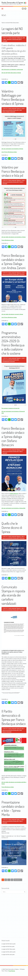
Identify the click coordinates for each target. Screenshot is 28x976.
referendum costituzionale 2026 (14, 39)
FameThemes (12, 971)
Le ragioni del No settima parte (8, 952)
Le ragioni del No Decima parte (8, 944)
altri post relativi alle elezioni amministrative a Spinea (14, 237)
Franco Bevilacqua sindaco (8, 240)
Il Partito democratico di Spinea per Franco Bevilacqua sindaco (14, 717)
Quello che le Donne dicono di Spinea (12, 527)
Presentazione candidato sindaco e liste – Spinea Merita (13, 808)
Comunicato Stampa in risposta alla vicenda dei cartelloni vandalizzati (13, 595)
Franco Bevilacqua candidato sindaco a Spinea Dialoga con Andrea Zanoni (13, 261)
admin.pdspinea (12, 37)
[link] (14, 493)
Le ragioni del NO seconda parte (12, 30)
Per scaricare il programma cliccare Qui (10, 408)
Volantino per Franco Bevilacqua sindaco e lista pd (13, 171)
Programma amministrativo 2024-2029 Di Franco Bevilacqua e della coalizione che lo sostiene (13, 342)
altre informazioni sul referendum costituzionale (12, 69)
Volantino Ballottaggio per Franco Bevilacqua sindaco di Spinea (13, 97)
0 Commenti (12, 111)
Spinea (7, 111)
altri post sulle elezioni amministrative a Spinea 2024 (13, 508)
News (5, 39)
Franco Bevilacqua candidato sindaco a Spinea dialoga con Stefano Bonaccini (13, 436)
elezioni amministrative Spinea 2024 (10, 110)
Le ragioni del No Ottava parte (8, 949)
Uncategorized (5, 361)
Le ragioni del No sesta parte (8, 954)
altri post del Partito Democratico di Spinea (11, 72)
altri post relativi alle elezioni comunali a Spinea (12, 314)
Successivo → (18, 880)
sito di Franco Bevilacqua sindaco (9, 152)
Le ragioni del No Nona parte (8, 946)
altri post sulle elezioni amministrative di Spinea (12, 148)
